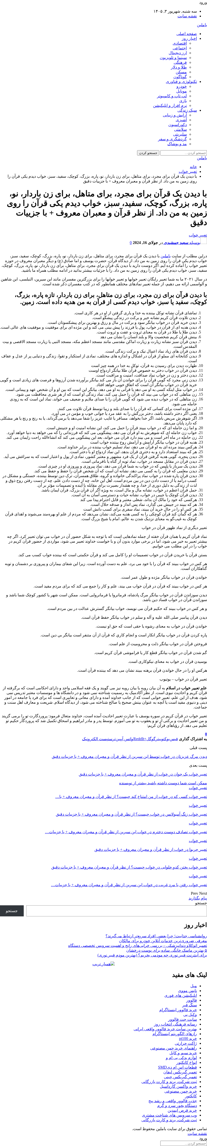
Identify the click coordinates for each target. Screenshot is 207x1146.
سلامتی (180, 129)
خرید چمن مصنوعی (180, 1091)
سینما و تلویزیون (173, 57)
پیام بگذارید (198, 898)
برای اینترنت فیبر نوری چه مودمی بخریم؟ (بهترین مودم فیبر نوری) (152, 955)
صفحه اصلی (186, 34)
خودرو (181, 86)
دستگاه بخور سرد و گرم (177, 1105)
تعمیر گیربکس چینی (180, 1077)
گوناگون (180, 77)
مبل (193, 986)
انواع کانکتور (186, 1062)
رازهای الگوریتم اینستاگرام (174, 1034)
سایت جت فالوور (182, 1019)
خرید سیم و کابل (183, 1053)
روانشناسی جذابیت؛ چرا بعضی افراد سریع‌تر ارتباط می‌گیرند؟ (156, 936)
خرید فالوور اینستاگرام (178, 1010)
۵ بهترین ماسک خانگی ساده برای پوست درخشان (166, 950)
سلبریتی (180, 134)
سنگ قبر (189, 1005)
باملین (202, 25)
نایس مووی (187, 990)
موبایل (181, 91)
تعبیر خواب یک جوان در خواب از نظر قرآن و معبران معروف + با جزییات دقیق (143, 774)
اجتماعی (180, 48)
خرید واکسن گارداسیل (178, 1086)
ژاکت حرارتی (186, 1043)
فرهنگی (180, 62)
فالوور (191, 1000)
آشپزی (181, 120)
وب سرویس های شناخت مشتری (169, 1115)
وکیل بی (190, 1014)
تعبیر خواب (198, 235)
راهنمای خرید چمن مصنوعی (173, 1048)
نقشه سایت (187, 16)
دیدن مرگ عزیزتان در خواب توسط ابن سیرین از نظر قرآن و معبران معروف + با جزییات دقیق (129, 756)
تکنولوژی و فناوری (181, 81)
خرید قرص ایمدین (182, 1110)
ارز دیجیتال (178, 53)
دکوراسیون (177, 124)
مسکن (181, 72)
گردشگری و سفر (172, 139)
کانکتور (191, 1096)
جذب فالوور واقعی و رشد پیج (172, 1101)
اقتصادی (180, 43)
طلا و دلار (179, 67)
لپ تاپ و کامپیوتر (172, 96)
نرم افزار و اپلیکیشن (170, 105)
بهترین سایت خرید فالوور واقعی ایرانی (165, 1029)
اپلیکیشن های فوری (180, 995)
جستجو (201, 903)
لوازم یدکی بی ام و (181, 1058)
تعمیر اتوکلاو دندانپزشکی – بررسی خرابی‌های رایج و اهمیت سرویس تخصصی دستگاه (137, 945)
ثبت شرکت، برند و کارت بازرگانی (169, 1081)
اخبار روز (189, 38)
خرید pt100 (188, 1038)
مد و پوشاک (177, 144)
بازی (183, 101)
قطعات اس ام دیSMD (177, 1067)
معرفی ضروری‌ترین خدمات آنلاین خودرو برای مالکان (163, 941)
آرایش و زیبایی (175, 115)
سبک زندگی (187, 110)
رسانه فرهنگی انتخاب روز (175, 1024)
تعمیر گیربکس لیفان (180, 1072)
